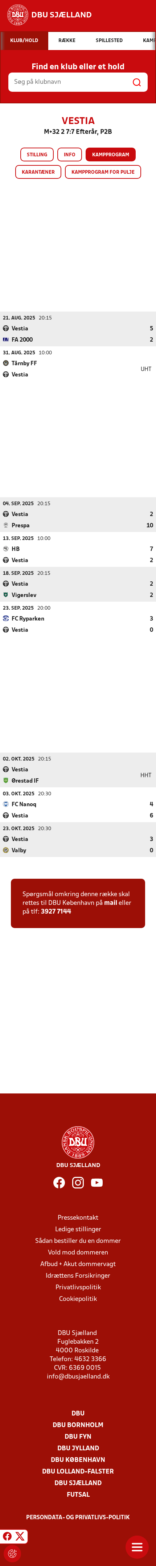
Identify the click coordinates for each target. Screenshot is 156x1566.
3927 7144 (56, 912)
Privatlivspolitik (78, 1288)
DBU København (78, 1460)
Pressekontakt (78, 1218)
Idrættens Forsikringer (78, 1276)
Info (69, 155)
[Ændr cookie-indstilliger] (12, 1553)
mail (110, 903)
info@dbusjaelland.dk (78, 1377)
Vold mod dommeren (78, 1253)
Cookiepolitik (78, 1299)
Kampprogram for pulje (103, 172)
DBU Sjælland (78, 1483)
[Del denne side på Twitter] (20, 1538)
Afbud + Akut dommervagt (78, 1264)
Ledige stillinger (78, 1230)
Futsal (78, 1495)
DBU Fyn (78, 1437)
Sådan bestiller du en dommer (78, 1241)
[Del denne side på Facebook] (7, 1538)
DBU (78, 1414)
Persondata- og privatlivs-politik (78, 1517)
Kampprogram (110, 155)
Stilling (37, 155)
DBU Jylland (78, 1449)
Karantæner (38, 172)
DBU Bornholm (78, 1425)
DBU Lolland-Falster (78, 1472)
